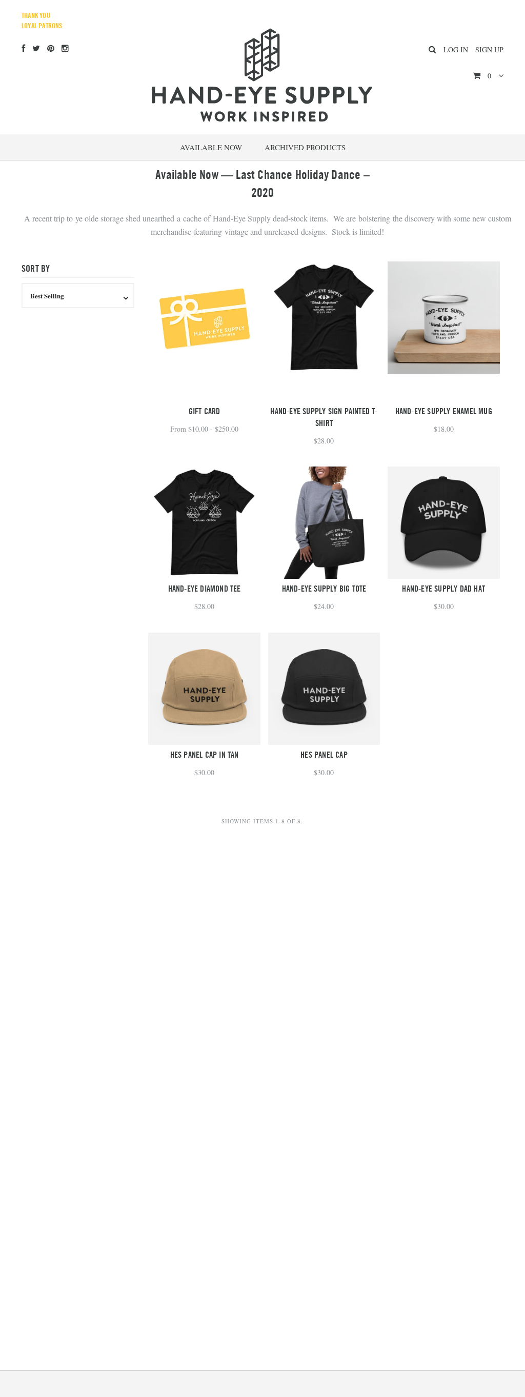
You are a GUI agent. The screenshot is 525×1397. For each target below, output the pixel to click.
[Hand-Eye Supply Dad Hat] (444, 523)
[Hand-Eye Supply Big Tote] (324, 523)
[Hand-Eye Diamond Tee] (204, 523)
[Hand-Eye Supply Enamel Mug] (444, 317)
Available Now (211, 147)
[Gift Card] (204, 331)
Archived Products (305, 147)
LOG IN (455, 49)
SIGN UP (489, 49)
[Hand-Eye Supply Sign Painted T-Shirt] (324, 317)
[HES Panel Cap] (324, 689)
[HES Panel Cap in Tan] (204, 689)
